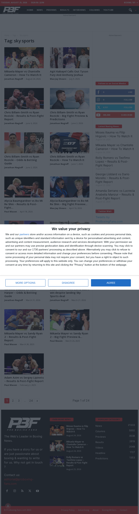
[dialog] (69, 257)
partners (24, 234)
